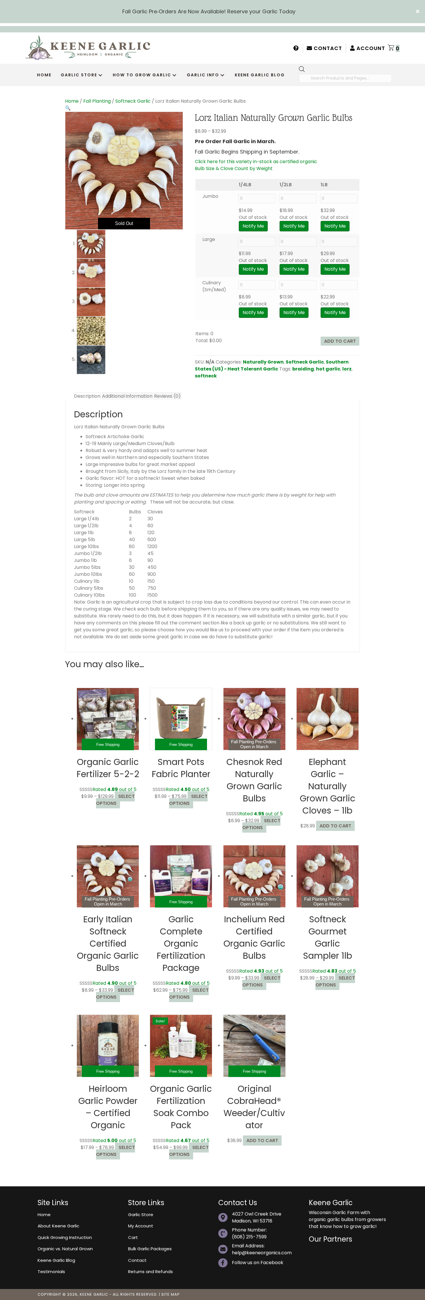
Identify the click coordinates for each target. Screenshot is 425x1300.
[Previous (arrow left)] (10, 650)
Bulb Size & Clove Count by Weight (234, 168)
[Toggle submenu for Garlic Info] (222, 75)
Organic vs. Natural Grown (65, 1249)
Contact (327, 48)
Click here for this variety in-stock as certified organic (256, 161)
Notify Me (253, 226)
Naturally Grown (263, 362)
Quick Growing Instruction (65, 1237)
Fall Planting (97, 101)
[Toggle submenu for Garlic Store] (100, 75)
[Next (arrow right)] (415, 650)
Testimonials (51, 1271)
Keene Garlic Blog (56, 1260)
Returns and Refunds (150, 1271)
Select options (115, 800)
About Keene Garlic (58, 1226)
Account (370, 48)
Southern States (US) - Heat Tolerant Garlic (272, 365)
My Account (140, 1226)
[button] (418, 11)
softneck (206, 376)
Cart (133, 1237)
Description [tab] (87, 396)
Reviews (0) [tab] (167, 396)
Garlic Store (140, 1214)
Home (72, 101)
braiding (303, 369)
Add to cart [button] (335, 826)
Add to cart (340, 341)
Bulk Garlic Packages (150, 1249)
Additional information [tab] (127, 396)
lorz (347, 369)
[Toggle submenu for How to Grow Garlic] (174, 75)
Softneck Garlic (133, 101)
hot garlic (328, 369)
